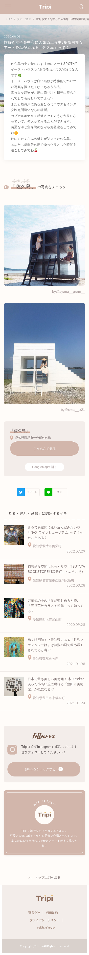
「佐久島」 (23, 186)
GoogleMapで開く (44, 467)
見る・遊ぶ (24, 19)
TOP (9, 19)
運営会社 (34, 913)
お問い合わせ (46, 928)
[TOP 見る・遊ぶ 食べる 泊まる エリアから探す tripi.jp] (44, 7)
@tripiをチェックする (41, 769)
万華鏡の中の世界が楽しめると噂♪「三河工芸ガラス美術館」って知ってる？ (55, 606)
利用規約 (52, 913)
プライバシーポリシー (44, 920)
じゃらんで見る (44, 448)
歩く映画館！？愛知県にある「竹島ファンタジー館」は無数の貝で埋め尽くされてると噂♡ (55, 645)
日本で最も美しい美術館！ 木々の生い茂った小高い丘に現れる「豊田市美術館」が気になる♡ (56, 684)
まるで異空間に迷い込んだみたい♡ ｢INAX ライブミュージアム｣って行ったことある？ (55, 532)
